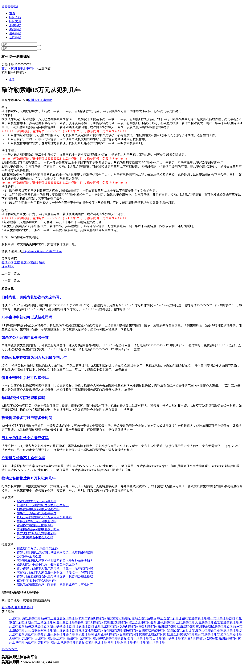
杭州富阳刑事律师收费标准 (199, 638)
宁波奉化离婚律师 (229, 634)
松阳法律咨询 (113, 630)
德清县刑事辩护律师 (180, 634)
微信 (17, 262)
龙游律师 (28, 638)
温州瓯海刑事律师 (107, 634)
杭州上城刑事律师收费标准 (69, 642)
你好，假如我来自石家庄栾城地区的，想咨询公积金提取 (55, 576)
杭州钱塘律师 (97, 642)
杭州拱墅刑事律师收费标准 (111, 638)
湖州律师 (114, 642)
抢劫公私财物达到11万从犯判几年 (29, 478)
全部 (12, 79)
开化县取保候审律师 (39, 630)
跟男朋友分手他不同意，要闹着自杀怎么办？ (47, 564)
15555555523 (10, 6)
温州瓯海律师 (228, 638)
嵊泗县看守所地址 (169, 618)
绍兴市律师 (130, 630)
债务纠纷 (15, 33)
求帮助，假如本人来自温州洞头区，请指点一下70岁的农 (55, 572)
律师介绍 (15, 17)
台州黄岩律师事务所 (70, 622)
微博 (5, 262)
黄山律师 (31, 642)
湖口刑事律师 (94, 622)
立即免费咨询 (23, 607)
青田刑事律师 (139, 638)
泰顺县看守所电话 (144, 618)
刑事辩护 (15, 25)
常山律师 (155, 638)
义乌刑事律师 (129, 626)
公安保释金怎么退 (29, 556)
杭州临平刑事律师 (23, 68)
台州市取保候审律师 (152, 630)
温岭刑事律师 (166, 622)
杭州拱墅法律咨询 (62, 626)
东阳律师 (44, 642)
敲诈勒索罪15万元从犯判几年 (36, 501)
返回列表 (8, 266)
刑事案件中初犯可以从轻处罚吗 (27, 317)
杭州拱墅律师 (171, 638)
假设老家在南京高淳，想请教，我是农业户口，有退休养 (55, 584)
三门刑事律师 (185, 622)
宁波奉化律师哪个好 (206, 630)
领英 (42, 262)
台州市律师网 (129, 634)
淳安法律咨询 (84, 626)
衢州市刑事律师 (206, 634)
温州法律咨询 (167, 626)
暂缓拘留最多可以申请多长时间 (27, 418)
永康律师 (126, 642)
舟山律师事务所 (36, 634)
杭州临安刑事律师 (116, 622)
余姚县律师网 (84, 634)
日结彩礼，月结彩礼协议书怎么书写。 (32, 297)
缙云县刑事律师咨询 (142, 622)
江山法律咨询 (186, 626)
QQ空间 (32, 262)
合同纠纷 (15, 37)
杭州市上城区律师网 (42, 622)
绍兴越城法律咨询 (37, 626)
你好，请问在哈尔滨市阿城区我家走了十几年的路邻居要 (55, 552)
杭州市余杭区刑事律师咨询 (214, 626)
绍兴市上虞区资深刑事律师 (59, 618)
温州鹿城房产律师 (107, 626)
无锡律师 (15, 638)
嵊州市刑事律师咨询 (221, 618)
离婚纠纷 (15, 29)
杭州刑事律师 (155, 642)
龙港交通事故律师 (91, 630)
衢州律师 (139, 642)
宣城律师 (86, 638)
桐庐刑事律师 (229, 630)
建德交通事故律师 (194, 618)
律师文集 (15, 21)
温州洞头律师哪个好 (61, 634)
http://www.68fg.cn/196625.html (42, 251)
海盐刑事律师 (31, 618)
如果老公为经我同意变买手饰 (25, 337)
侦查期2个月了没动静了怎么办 (37, 548)
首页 (12, 13)
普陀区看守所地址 (179, 630)
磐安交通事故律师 (226, 622)
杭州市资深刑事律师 (92, 618)
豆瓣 (24, 262)
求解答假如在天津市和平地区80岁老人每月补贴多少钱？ (55, 560)
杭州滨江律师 (57, 638)
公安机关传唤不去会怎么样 (23, 458)
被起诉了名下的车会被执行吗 (36, 580)
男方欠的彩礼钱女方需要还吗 (25, 438)
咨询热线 (8, 607)
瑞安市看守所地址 (119, 618)
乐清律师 (15, 618)
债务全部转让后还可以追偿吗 (25, 378)
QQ (10, 262)
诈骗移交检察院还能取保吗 (23, 398)
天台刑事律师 (204, 622)
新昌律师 (73, 638)
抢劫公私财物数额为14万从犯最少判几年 (34, 357)
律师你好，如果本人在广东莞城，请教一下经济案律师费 (55, 568)
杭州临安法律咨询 (65, 630)
